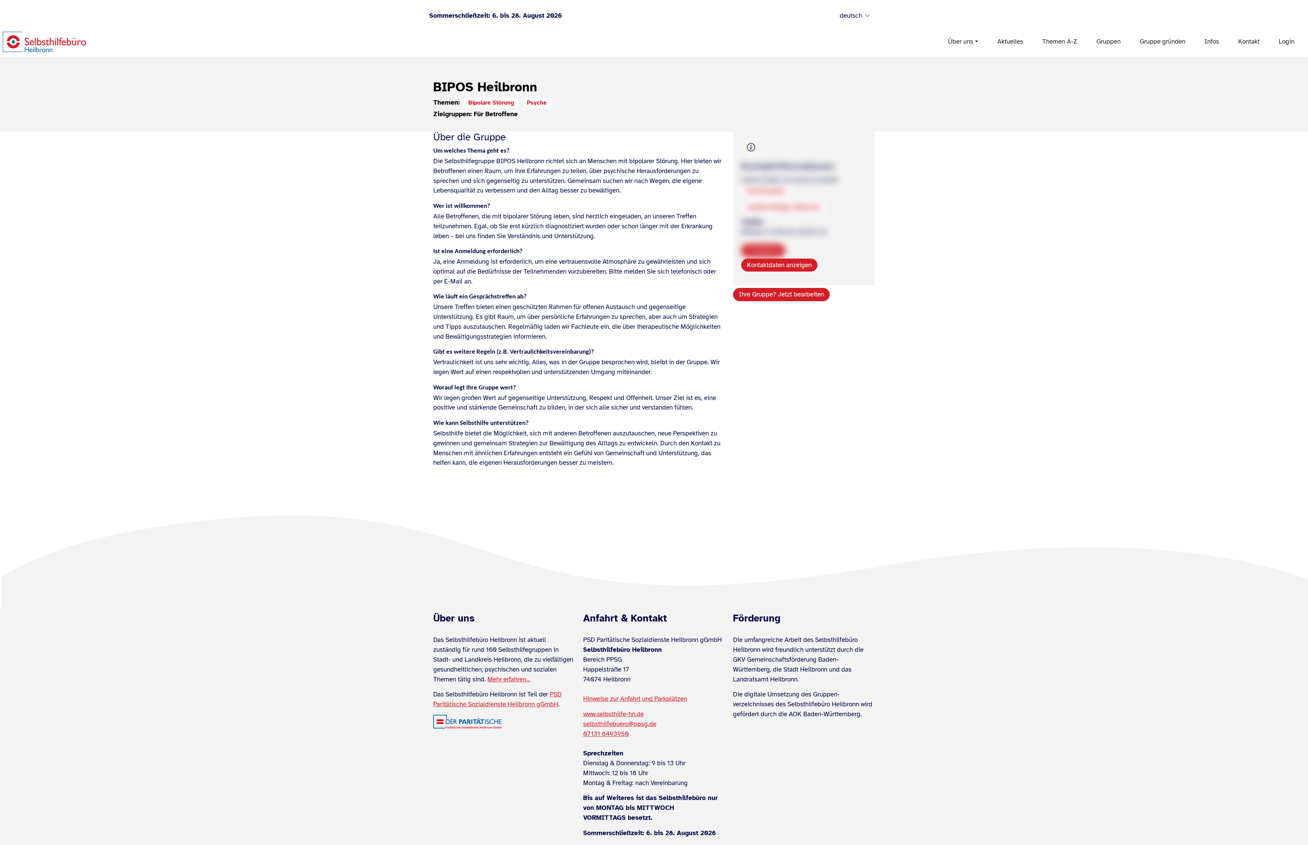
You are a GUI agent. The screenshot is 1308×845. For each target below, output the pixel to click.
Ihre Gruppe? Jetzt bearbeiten (781, 294)
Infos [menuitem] (1211, 41)
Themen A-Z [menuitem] (1059, 41)
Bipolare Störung (491, 102)
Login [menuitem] (1286, 41)
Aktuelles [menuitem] (1010, 41)
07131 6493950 (606, 734)
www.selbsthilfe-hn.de (613, 714)
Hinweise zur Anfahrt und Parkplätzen (635, 699)
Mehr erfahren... (508, 679)
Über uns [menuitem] (960, 41)
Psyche (537, 102)
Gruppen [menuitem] (1108, 41)
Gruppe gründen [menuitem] (1162, 41)
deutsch (851, 16)
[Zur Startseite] (44, 42)
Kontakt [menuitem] (1249, 41)
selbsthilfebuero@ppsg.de (619, 724)
